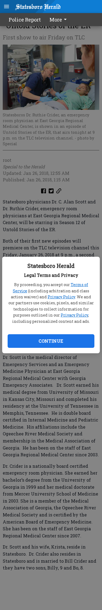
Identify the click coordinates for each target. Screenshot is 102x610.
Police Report (25, 19)
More (56, 19)
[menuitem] (59, 19)
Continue (51, 341)
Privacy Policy (61, 296)
